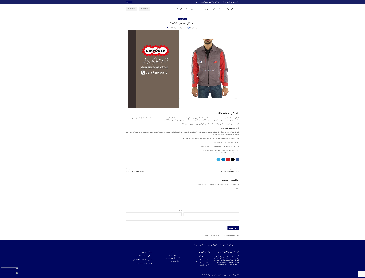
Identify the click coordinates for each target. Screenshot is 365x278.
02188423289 (144, 9)
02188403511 (131, 9)
